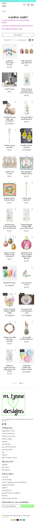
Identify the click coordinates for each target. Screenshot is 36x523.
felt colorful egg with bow (26, 62)
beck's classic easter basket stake (9, 311)
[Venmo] (24, 520)
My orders (5, 467)
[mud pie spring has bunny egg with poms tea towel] (9, 214)
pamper (4, 441)
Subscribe (27, 506)
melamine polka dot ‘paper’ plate (26, 367)
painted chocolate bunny (9, 62)
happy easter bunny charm (9, 199)
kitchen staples (7, 439)
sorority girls (6, 444)
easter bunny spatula (9, 146)
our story (5, 477)
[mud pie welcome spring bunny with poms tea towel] (9, 355)
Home (3, 11)
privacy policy (6, 490)
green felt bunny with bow (26, 338)
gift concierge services (9, 457)
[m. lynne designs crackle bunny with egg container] (9, 107)
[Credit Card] (11, 520)
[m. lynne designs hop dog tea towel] (26, 273)
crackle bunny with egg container (9, 119)
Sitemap (4, 496)
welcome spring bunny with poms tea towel (9, 368)
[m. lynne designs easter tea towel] (9, 162)
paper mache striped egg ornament (9, 254)
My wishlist (6, 470)
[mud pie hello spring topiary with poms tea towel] (26, 79)
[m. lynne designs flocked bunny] (9, 273)
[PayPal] (14, 520)
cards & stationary (8, 433)
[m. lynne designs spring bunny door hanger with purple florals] (26, 243)
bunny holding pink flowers (26, 118)
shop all (4, 455)
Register (5, 464)
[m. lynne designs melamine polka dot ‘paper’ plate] (26, 355)
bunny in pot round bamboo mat (26, 311)
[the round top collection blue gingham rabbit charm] (26, 162)
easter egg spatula (26, 199)
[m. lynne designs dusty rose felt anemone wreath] (9, 327)
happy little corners (8, 431)
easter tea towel (9, 173)
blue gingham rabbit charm (26, 173)
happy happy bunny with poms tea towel (26, 226)
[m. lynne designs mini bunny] (9, 79)
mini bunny (9, 89)
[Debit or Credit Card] (17, 520)
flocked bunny (9, 283)
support (4, 487)
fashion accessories (8, 436)
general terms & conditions (11, 493)
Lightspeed (5, 517)
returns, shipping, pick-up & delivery (14, 482)
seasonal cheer (7, 449)
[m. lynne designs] (4, 5)
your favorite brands (9, 447)
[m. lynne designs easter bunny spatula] (9, 135)
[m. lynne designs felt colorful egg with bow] (26, 51)
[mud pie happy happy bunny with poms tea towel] (26, 214)
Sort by (15, 40)
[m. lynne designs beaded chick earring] (26, 135)
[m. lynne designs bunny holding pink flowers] (26, 107)
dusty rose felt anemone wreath (9, 339)
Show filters (18, 35)
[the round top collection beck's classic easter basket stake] (9, 299)
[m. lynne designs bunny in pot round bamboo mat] (26, 299)
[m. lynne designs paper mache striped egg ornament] (9, 243)
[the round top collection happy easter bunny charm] (9, 188)
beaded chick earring (26, 146)
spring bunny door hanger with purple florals (26, 255)
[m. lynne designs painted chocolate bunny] (9, 51)
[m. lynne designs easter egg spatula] (26, 188)
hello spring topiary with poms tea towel (26, 91)
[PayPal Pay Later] (20, 520)
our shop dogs (7, 479)
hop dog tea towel (26, 284)
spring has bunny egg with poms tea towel (9, 226)
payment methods (8, 485)
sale (3, 452)
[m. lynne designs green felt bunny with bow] (26, 327)
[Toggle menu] (32, 5)
